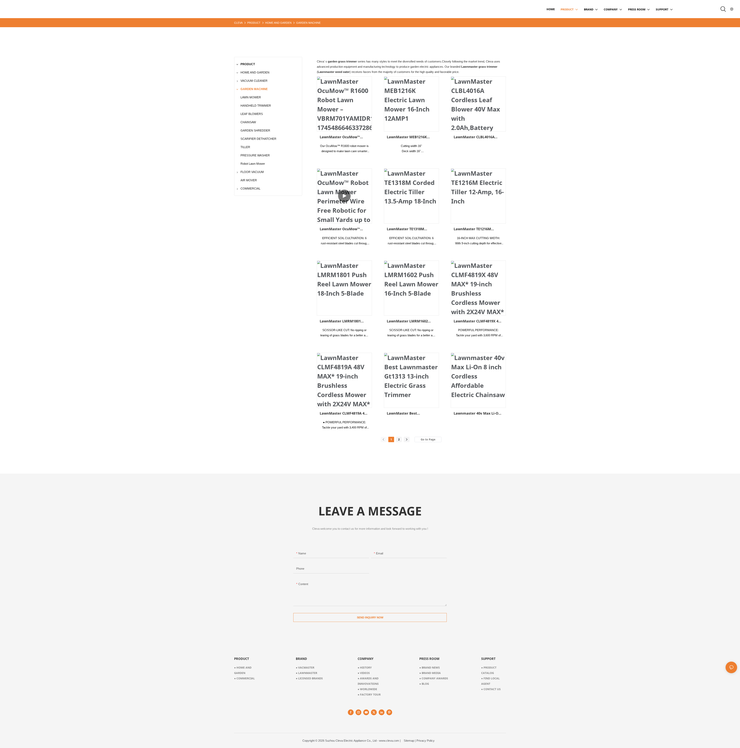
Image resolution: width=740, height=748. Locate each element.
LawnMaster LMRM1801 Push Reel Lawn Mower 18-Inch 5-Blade (343, 321)
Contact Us (491, 689)
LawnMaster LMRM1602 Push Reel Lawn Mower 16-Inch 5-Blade (410, 321)
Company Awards (433, 678)
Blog (424, 684)
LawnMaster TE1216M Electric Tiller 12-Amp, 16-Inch (475, 229)
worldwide (367, 689)
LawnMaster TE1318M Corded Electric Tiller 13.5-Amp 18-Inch (409, 229)
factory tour (369, 694)
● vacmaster (305, 667)
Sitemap (409, 740)
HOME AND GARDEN (278, 22)
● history (365, 667)
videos (364, 673)
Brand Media (430, 673)
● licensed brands (309, 678)
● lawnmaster (306, 673)
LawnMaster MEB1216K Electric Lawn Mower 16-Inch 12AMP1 (408, 137)
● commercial (244, 678)
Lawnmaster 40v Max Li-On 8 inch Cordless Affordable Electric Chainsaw (477, 413)
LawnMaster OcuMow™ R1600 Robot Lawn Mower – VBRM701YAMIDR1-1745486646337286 (343, 137)
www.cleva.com (389, 740)
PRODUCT (254, 22)
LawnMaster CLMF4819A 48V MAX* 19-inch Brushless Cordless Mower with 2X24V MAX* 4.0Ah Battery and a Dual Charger (344, 413)
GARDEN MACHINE (308, 22)
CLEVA (238, 22)
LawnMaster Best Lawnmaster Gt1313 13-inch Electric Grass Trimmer (411, 413)
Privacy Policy (425, 740)
